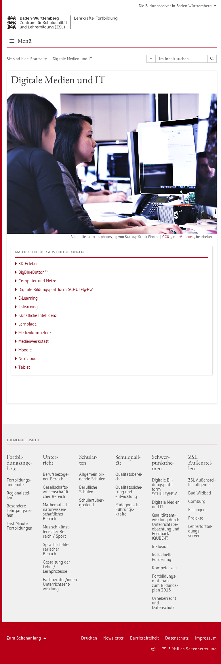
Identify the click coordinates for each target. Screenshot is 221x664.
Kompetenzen (164, 567)
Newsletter (113, 638)
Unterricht (50, 459)
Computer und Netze (37, 281)
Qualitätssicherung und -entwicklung (128, 491)
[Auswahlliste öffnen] (151, 59)
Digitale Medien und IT (72, 58)
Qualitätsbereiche (128, 476)
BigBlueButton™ (32, 272)
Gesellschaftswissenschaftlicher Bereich (56, 491)
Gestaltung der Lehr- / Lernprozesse (56, 566)
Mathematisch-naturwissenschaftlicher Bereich (56, 511)
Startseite (38, 58)
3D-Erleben (28, 263)
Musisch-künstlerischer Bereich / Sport (56, 531)
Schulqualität (127, 459)
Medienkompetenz (34, 332)
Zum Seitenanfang (24, 638)
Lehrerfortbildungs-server (200, 531)
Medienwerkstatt (33, 341)
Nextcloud (27, 358)
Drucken (89, 638)
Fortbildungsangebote (19, 462)
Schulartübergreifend (91, 502)
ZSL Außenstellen (200, 462)
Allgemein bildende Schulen (92, 476)
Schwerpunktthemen (163, 462)
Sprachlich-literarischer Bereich (56, 549)
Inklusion (160, 546)
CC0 (165, 236)
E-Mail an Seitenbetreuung (192, 648)
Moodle (25, 350)
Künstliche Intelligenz (37, 315)
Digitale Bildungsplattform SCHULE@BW (55, 289)
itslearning (28, 306)
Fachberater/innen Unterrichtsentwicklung (57, 584)
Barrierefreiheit (144, 638)
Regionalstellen (18, 495)
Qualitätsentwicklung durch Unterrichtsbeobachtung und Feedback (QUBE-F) (165, 526)
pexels (189, 236)
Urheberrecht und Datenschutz (164, 602)
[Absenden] (212, 59)
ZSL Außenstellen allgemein (202, 482)
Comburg (196, 501)
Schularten (88, 459)
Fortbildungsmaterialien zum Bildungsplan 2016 (165, 583)
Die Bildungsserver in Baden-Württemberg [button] (175, 5)
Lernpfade (27, 324)
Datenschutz (176, 638)
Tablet (24, 367)
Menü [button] (25, 40)
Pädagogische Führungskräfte (127, 509)
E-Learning (28, 298)
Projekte (195, 518)
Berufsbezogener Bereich (55, 476)
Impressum (206, 638)
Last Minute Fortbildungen (19, 526)
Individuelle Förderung (162, 557)
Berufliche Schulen (88, 489)
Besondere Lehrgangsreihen (19, 510)
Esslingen (196, 509)
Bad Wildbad (199, 493)
